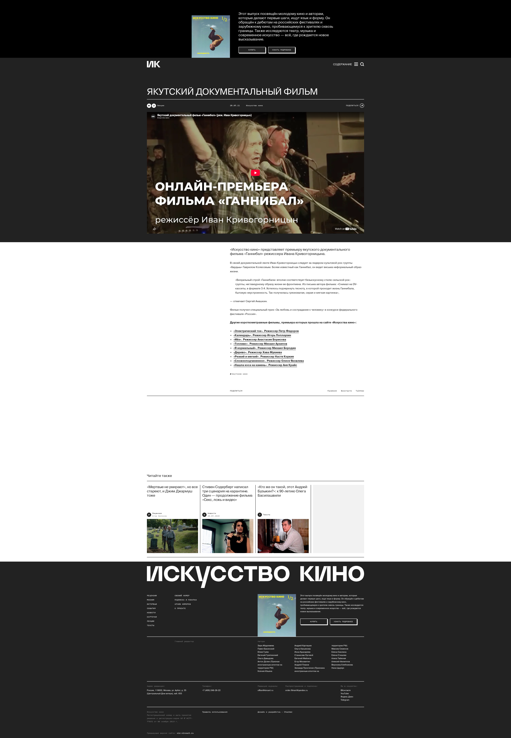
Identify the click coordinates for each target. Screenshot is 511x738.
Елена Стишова (338, 655)
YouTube (345, 693)
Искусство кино (254, 106)
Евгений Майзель (302, 658)
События (151, 608)
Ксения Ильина (265, 671)
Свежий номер (182, 596)
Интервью (152, 604)
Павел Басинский (266, 648)
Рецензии (157, 513)
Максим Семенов (339, 648)
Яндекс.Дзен (347, 696)
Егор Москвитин (302, 661)
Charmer (288, 712)
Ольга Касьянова (302, 648)
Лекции (160, 106)
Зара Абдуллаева (266, 645)
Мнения (150, 600)
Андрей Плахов (301, 664)
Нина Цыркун (337, 668)
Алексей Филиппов (340, 661)
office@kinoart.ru (265, 690)
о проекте (180, 608)
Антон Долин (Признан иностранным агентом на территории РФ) (270, 664)
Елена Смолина (338, 652)
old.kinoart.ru (185, 733)
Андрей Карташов (303, 645)
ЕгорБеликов (159, 516)
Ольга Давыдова (265, 658)
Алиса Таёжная (338, 658)
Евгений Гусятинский (268, 655)
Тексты (266, 515)
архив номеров (183, 604)
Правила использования (214, 712)
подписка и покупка (186, 600)
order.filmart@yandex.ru (296, 690)
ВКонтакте (346, 690)
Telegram (345, 700)
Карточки (152, 617)
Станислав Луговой (303, 655)
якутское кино (240, 374)
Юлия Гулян (263, 652)
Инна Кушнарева (302, 652)
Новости (212, 513)
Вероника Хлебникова (342, 664)
